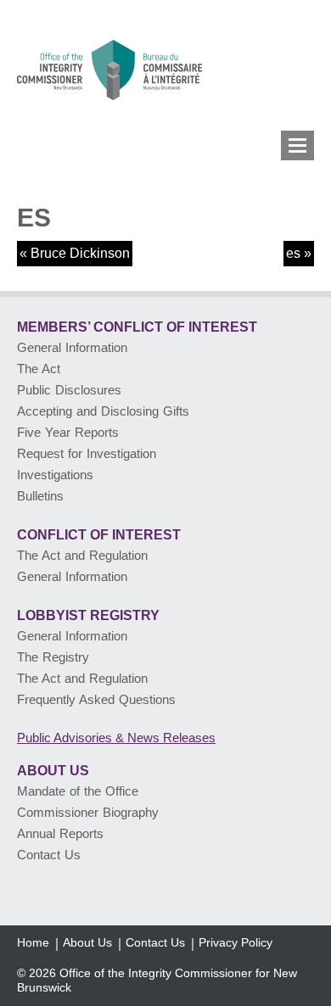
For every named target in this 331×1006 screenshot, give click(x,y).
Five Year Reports (68, 432)
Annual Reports (60, 833)
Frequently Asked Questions (96, 699)
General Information (72, 347)
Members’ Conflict (137, 327)
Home (33, 942)
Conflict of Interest (99, 535)
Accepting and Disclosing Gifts (103, 411)
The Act (38, 368)
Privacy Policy (235, 942)
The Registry (53, 657)
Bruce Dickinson (80, 253)
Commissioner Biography (88, 812)
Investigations (55, 474)
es (293, 253)
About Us (53, 770)
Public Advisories (116, 737)
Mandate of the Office (77, 791)
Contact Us (49, 854)
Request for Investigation (86, 453)
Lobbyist (88, 615)
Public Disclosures (69, 390)
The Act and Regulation (82, 555)
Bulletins (40, 496)
